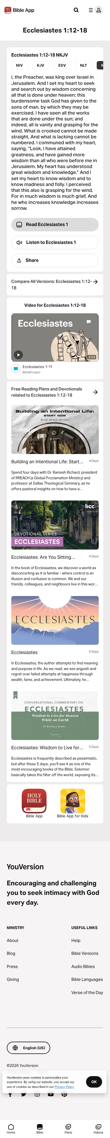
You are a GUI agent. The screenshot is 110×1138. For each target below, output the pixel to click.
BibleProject (31, 372)
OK (94, 1081)
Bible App (34, 816)
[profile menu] (94, 10)
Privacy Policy (64, 1086)
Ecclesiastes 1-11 (42, 366)
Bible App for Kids (72, 816)
